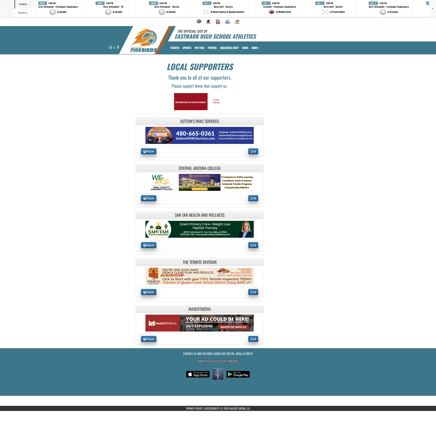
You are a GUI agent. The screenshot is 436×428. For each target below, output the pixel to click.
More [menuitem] (255, 48)
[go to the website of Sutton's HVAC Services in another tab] (199, 135)
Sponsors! (233, 361)
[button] (58, 8)
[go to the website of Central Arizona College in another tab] (199, 182)
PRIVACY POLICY (194, 408)
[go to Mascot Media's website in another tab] (199, 101)
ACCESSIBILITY (212, 408)
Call (254, 151)
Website (150, 151)
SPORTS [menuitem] (187, 48)
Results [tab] (22, 12)
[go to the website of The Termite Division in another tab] (199, 276)
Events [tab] (23, 4)
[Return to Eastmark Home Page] (143, 40)
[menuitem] (199, 21)
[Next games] (432, 8)
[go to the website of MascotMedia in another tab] (199, 322)
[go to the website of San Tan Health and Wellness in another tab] (199, 229)
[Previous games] (35, 8)
